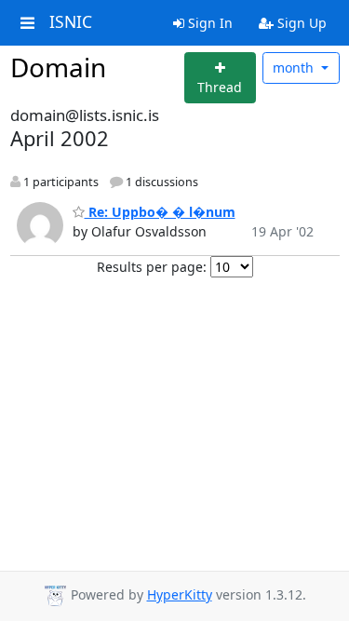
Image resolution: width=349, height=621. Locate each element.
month (295, 67)
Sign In (208, 23)
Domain (58, 67)
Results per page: (152, 267)
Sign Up (300, 23)
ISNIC (70, 22)
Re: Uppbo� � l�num (160, 212)
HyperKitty (179, 594)
